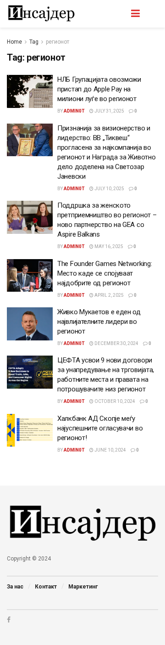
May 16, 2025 (108, 246)
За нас (15, 586)
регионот (57, 42)
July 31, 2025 (109, 110)
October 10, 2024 (114, 401)
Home (14, 42)
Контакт (46, 586)
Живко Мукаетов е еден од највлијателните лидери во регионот (99, 321)
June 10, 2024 (110, 450)
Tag (33, 42)
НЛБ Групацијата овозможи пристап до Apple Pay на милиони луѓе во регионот (99, 89)
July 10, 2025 (109, 188)
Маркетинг (83, 586)
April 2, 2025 (109, 295)
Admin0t (74, 110)
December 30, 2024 (116, 343)
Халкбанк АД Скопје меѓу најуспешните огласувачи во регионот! (100, 428)
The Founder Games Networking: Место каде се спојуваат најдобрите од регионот (104, 273)
